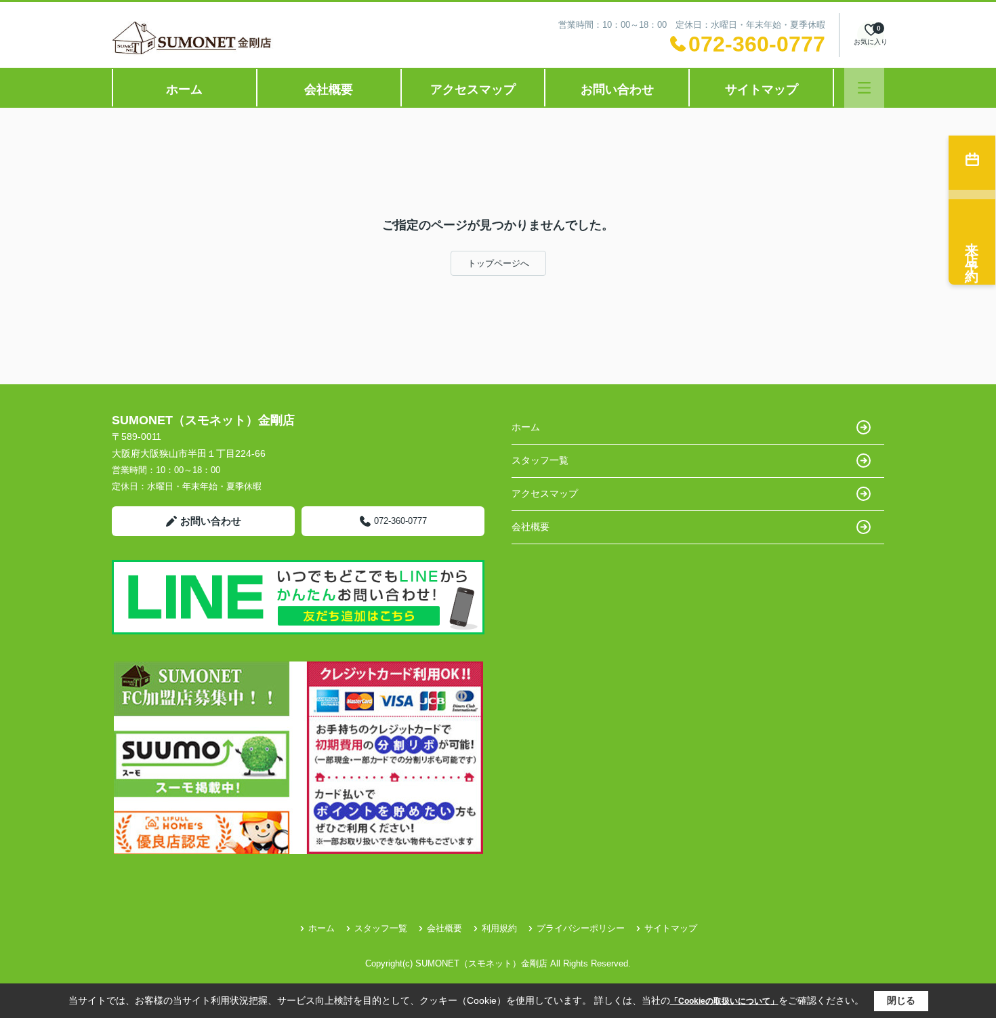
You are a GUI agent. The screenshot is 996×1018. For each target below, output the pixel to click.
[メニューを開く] (864, 88)
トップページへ (498, 263)
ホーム (184, 89)
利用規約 (499, 928)
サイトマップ (761, 89)
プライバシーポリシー (581, 928)
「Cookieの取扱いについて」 (724, 1001)
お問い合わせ (617, 89)
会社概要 (328, 89)
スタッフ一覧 (540, 460)
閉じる (901, 1000)
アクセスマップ (473, 89)
